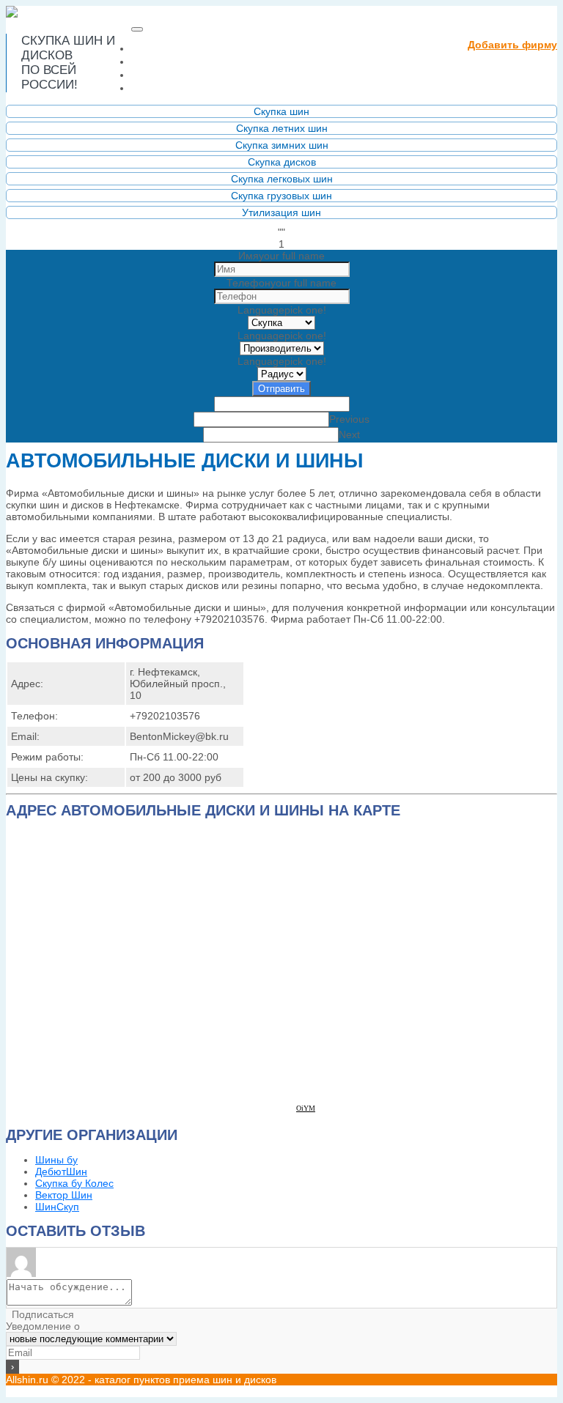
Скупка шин (281, 111)
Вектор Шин (63, 1195)
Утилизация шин (281, 212)
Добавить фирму (512, 45)
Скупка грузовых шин (281, 195)
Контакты (162, 87)
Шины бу (56, 1160)
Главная (194, 48)
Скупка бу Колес (74, 1183)
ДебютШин (61, 1171)
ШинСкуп (57, 1207)
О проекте (165, 61)
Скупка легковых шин (282, 179)
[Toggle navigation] (137, 29)
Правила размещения (204, 74)
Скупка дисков (282, 162)
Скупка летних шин (282, 128)
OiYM (305, 1108)
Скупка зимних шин (281, 145)
